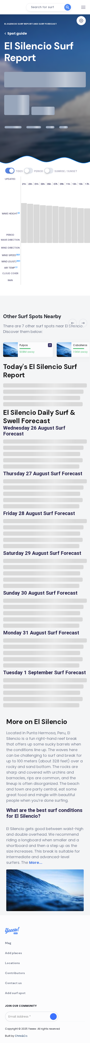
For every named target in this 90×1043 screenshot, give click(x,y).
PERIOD (38, 171)
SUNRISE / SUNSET (65, 171)
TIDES (19, 171)
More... (35, 862)
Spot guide (17, 33)
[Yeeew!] (13, 7)
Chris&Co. (21, 1036)
